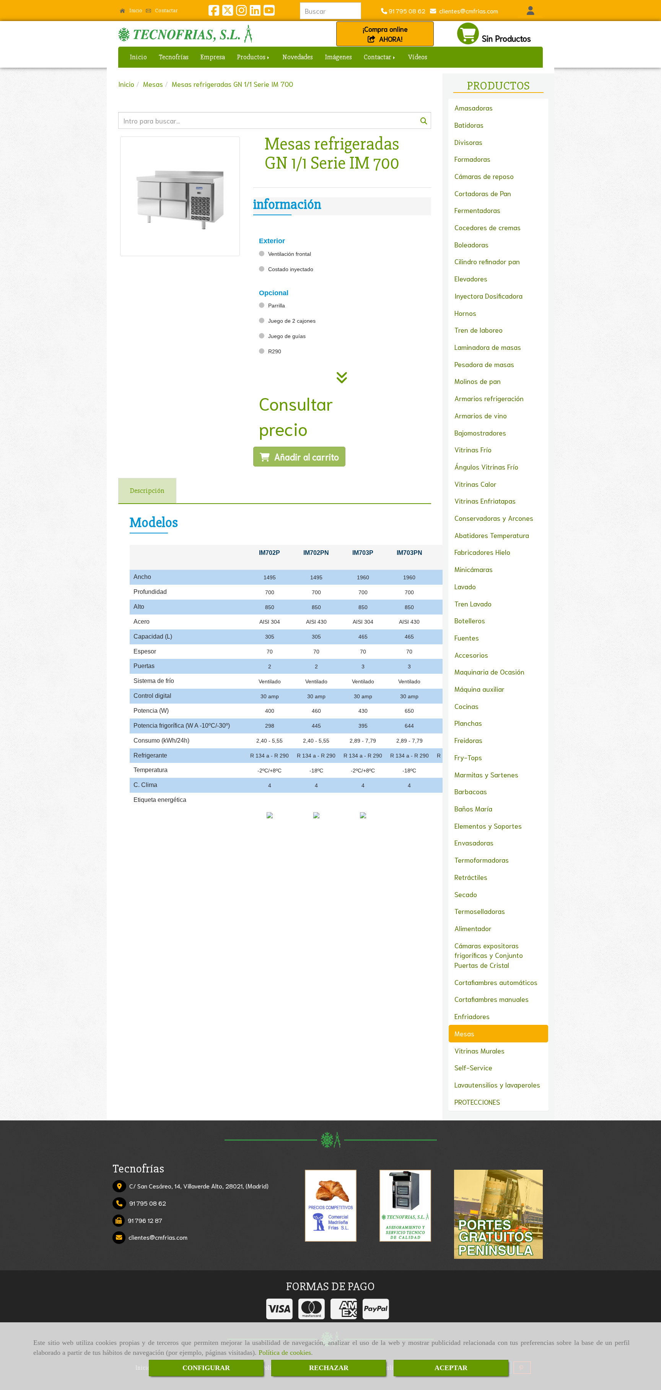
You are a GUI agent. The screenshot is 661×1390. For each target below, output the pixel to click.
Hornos (465, 312)
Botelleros (469, 620)
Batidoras (469, 124)
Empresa (212, 57)
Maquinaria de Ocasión (489, 671)
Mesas (464, 1033)
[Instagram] (241, 12)
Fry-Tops (468, 757)
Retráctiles (470, 876)
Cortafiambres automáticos (495, 982)
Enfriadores (472, 1016)
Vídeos (417, 57)
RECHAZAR (328, 1368)
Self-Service (473, 1067)
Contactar (165, 10)
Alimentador (473, 928)
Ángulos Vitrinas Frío (486, 466)
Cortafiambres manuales (491, 998)
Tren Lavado (473, 603)
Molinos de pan (477, 380)
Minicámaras (473, 569)
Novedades (297, 57)
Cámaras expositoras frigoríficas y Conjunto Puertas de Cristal (488, 955)
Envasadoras (473, 842)
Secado (465, 894)
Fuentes (466, 637)
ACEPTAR (451, 1368)
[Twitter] (227, 12)
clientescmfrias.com (467, 11)
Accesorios (471, 654)
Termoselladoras (479, 910)
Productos (252, 57)
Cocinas (466, 705)
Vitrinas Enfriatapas (485, 500)
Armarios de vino (480, 415)
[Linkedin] (255, 12)
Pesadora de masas (484, 364)
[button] (530, 10)
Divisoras (468, 141)
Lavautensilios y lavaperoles (497, 1084)
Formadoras (472, 158)
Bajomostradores (480, 432)
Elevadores (470, 278)
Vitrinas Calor (475, 483)
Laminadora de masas (487, 346)
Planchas (468, 722)
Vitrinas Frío (473, 449)
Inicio (135, 10)
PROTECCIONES (477, 1101)
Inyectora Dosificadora (488, 295)
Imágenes (338, 57)
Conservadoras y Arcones (493, 517)
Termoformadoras (481, 859)
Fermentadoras (477, 210)
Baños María (473, 808)
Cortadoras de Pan (482, 193)
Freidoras (468, 740)
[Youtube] (269, 12)
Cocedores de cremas (487, 227)
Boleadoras (471, 244)
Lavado (465, 586)
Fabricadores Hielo (482, 551)
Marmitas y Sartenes (486, 774)
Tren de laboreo (478, 329)
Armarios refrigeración (489, 398)
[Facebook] (213, 12)
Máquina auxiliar (479, 688)
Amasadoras (473, 107)
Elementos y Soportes (488, 825)
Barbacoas (470, 791)
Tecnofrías (174, 57)
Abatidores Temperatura (491, 535)
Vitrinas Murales (479, 1050)
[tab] (147, 491)
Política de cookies (285, 1352)
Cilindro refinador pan (487, 261)
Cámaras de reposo (484, 175)
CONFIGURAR (206, 1368)
